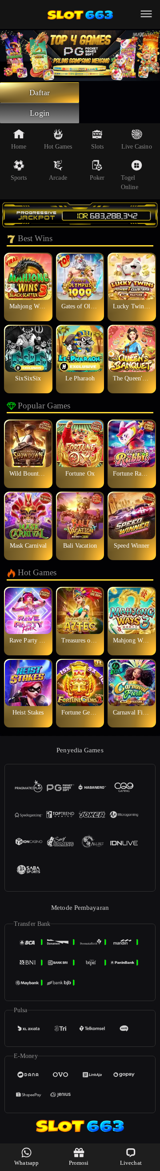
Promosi (79, 1162)
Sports (19, 177)
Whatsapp (26, 1162)
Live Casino (136, 146)
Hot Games (58, 146)
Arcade (58, 177)
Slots (97, 146)
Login (39, 113)
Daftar (39, 92)
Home (18, 146)
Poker (97, 177)
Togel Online (129, 182)
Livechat (131, 1162)
